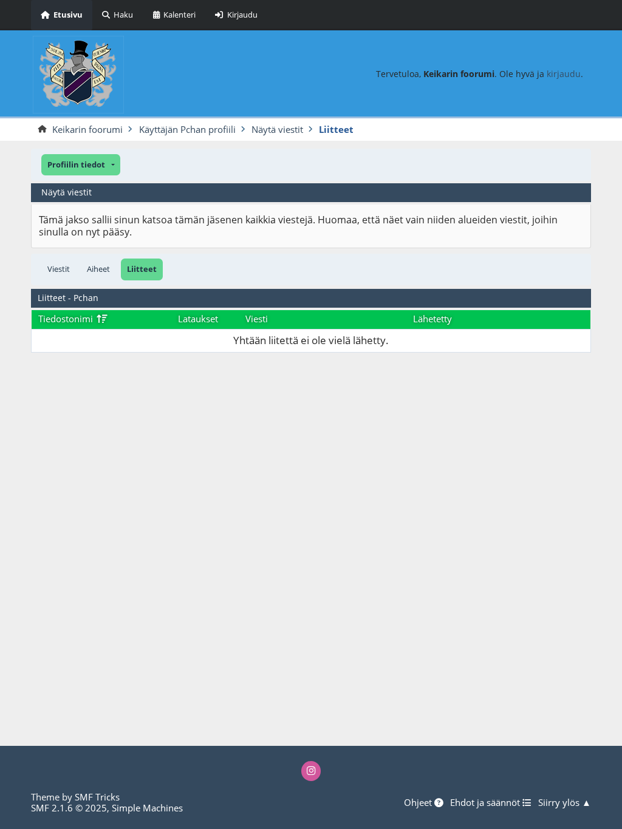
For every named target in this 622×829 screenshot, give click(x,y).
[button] (80, 164)
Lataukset (198, 318)
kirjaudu (564, 74)
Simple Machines (147, 808)
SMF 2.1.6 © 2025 (69, 808)
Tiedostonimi (66, 318)
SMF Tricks (97, 797)
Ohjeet (419, 802)
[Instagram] (311, 771)
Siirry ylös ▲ (564, 802)
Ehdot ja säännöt (486, 802)
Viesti (256, 318)
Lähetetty (432, 318)
